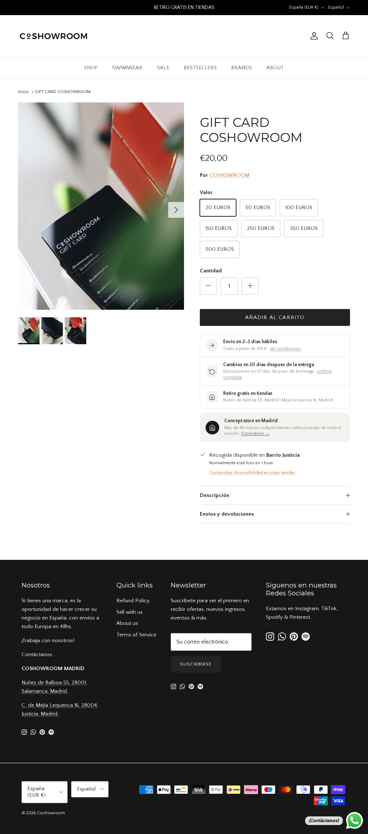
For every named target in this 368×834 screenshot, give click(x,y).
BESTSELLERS (200, 68)
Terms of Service (136, 635)
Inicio (23, 91)
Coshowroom (51, 813)
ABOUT (275, 68)
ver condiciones (285, 348)
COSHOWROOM (229, 175)
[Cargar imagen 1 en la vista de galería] (101, 206)
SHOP (91, 68)
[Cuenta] (312, 36)
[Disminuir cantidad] (208, 286)
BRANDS (241, 68)
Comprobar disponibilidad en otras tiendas (252, 472)
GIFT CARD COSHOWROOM (63, 91)
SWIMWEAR (127, 68)
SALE (163, 68)
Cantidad (211, 271)
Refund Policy (133, 601)
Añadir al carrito (274, 317)
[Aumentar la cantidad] (250, 286)
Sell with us (129, 612)
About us (127, 623)
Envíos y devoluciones (227, 514)
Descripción (214, 495)
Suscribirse (195, 664)
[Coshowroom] (54, 36)
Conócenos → (255, 433)
